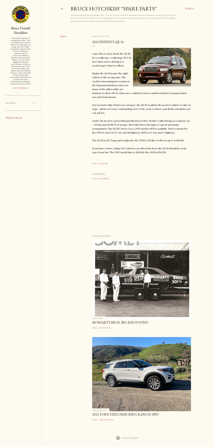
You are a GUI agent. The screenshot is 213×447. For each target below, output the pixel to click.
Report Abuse (14, 117)
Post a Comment (100, 179)
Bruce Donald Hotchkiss (20, 30)
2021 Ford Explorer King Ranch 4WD (125, 414)
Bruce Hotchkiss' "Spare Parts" (113, 8)
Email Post (103, 163)
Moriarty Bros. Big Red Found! (120, 322)
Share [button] (63, 36)
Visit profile (20, 88)
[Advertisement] (141, 207)
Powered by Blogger (129, 438)
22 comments (105, 328)
